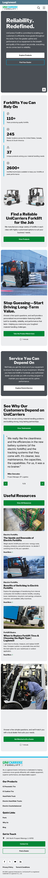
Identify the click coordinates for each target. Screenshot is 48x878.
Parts (4, 818)
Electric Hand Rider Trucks (12, 801)
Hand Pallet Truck (9, 796)
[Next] (42, 484)
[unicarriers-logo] (10, 8)
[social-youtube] (15, 861)
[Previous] (6, 484)
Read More (7, 552)
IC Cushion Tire (8, 791)
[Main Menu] (44, 8)
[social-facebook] (4, 861)
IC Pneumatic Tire (9, 786)
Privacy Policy (8, 867)
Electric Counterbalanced (12, 806)
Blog (4, 827)
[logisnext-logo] (13, 763)
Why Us (5, 822)
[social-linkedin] (20, 861)
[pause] (44, 89)
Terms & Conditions (23, 867)
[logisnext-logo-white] (9, 2)
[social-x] (10, 861)
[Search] (38, 8)
